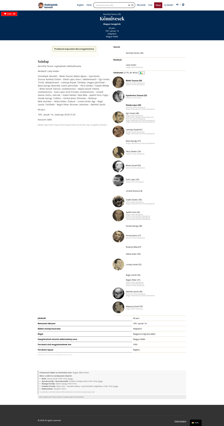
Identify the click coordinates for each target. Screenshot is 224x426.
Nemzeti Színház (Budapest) (135, 83)
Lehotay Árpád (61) (134, 129)
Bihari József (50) (133, 165)
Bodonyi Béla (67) (133, 247)
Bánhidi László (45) (134, 291)
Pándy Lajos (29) (133, 105)
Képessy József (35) (134, 306)
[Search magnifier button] (132, 5)
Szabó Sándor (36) (134, 199)
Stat (150, 5)
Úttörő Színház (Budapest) (134, 202)
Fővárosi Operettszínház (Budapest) (138, 216)
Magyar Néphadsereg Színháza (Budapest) (140, 109)
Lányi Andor (131, 65)
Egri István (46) (132, 113)
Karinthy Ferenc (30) (134, 53)
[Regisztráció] (183, 4)
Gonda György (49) (134, 226)
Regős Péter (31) (133, 280)
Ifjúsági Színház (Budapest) (135, 182)
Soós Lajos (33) (132, 179)
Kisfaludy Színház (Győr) (134, 98)
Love (11, 13)
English (80, 5)
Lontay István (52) (134, 264)
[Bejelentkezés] (177, 4)
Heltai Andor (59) (133, 254)
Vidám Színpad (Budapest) (135, 284)
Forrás (70, 379)
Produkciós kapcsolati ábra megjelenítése (74, 49)
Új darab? (168, 5)
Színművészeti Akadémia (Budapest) (138, 219)
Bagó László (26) (133, 275)
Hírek (89, 5)
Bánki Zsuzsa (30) (134, 80)
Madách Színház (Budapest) (135, 84)
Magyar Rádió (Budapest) (134, 67)
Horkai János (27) (133, 235)
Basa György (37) (133, 141)
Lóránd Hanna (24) (134, 191)
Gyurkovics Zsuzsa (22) (136, 95)
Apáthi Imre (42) (133, 212)
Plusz (158, 5)
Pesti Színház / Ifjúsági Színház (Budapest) (139, 117)
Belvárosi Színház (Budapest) (135, 107)
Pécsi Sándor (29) (133, 151)
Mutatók (141, 5)
